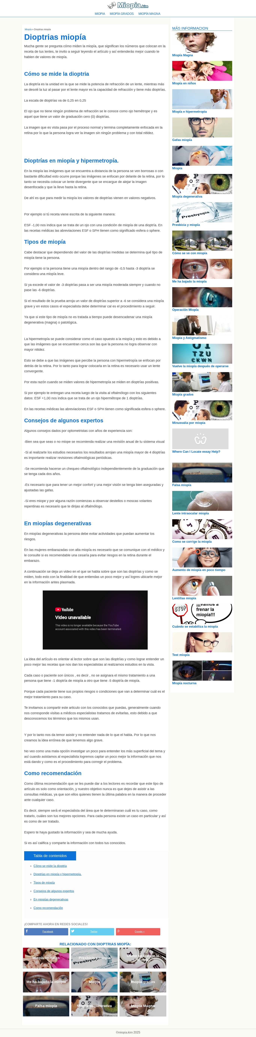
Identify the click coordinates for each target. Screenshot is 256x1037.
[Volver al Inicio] (128, 5)
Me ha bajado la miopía (46, 982)
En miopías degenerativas (51, 899)
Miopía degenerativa (94, 1006)
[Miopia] (202, 164)
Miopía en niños (46, 958)
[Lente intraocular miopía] (202, 509)
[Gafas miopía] (202, 136)
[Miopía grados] (202, 391)
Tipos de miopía (44, 882)
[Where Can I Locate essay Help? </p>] (200, 448)
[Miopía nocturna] (202, 679)
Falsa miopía (46, 1006)
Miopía (28, 29)
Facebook (48, 931)
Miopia (100, 13)
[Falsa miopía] (202, 481)
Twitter (93, 931)
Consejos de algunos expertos (54, 891)
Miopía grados (122, 13)
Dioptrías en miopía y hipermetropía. (58, 874)
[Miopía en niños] (202, 79)
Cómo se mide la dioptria (50, 866)
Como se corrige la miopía (143, 958)
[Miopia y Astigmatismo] (202, 334)
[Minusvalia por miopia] (202, 419)
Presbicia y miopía (94, 958)
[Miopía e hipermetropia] (202, 108)
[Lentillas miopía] (202, 594)
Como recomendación (48, 908)
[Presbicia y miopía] (202, 221)
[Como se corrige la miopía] (202, 538)
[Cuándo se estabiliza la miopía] (202, 623)
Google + (140, 931)
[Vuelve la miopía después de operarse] (202, 362)
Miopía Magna (149, 13)
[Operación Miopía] (202, 306)
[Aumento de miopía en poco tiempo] (202, 566)
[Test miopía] (202, 651)
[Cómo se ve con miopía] (202, 249)
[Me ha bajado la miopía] (202, 277)
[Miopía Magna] (202, 51)
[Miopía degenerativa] (202, 193)
